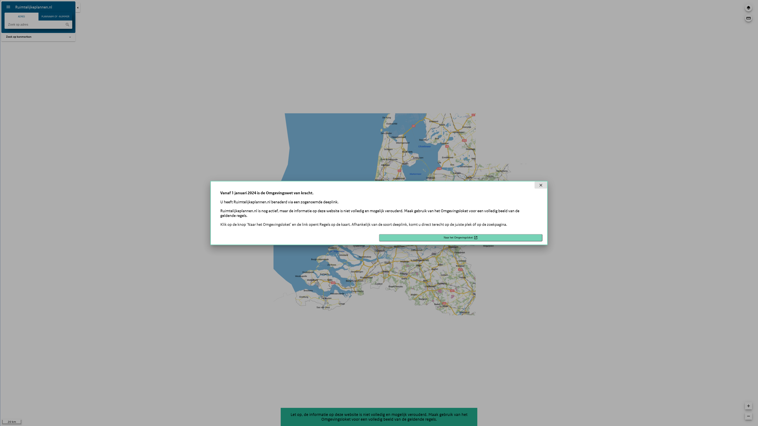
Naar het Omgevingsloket (458, 237)
